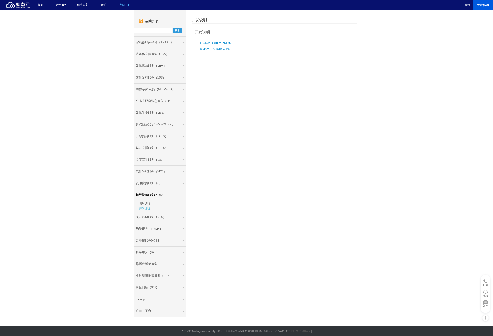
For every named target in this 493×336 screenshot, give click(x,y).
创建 (215, 43)
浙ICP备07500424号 (301, 331)
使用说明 (144, 203)
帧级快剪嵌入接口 (215, 49)
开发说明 (144, 208)
